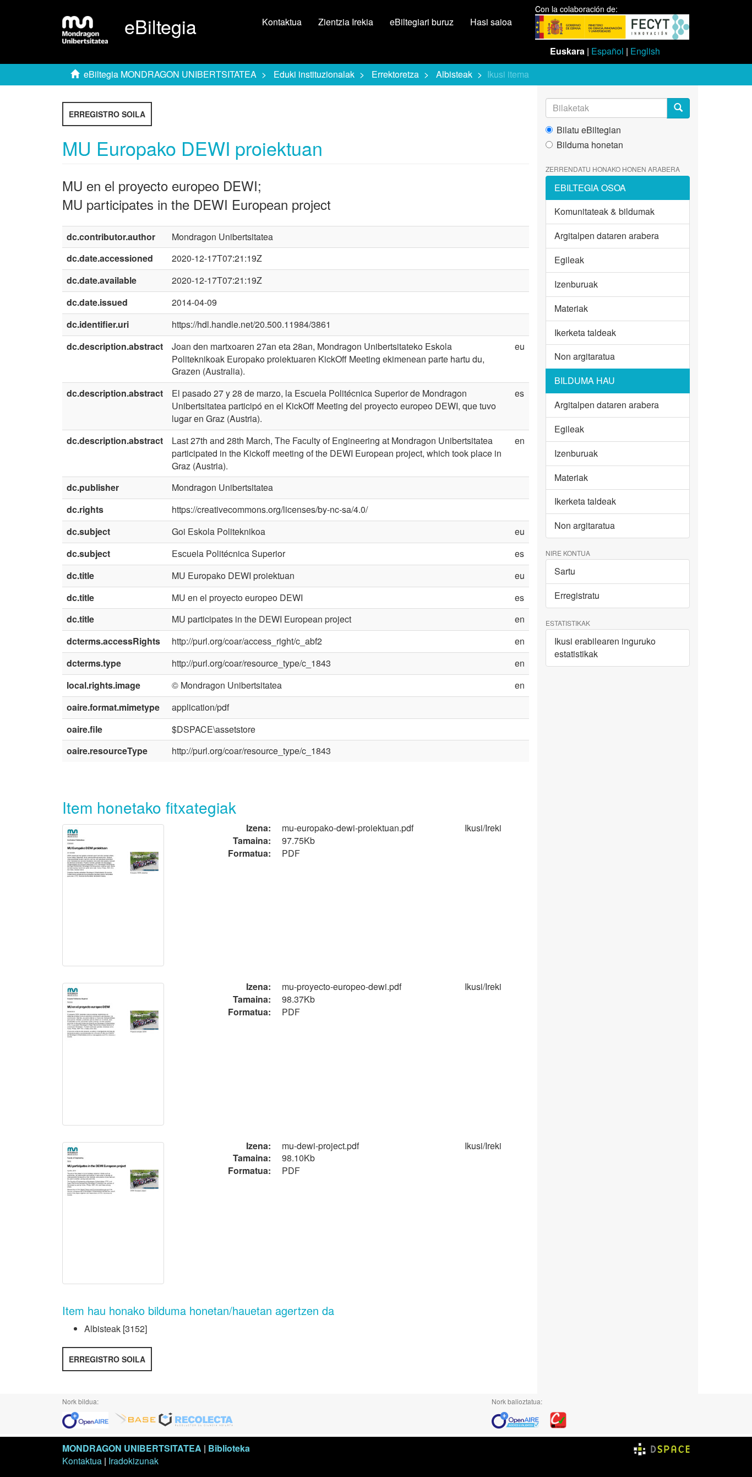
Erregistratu (577, 595)
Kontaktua (282, 21)
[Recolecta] (196, 1419)
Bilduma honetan (590, 145)
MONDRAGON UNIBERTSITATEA (131, 1448)
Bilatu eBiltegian (589, 130)
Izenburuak (576, 284)
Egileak (569, 259)
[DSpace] (662, 1448)
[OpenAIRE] (88, 1419)
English (645, 51)
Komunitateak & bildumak (604, 211)
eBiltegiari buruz (422, 21)
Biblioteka (229, 1448)
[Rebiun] (558, 1419)
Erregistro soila (107, 114)
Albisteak (454, 74)
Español (607, 51)
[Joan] (678, 108)
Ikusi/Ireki (483, 827)
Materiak (571, 308)
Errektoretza (395, 74)
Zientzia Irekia (345, 21)
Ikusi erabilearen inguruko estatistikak (605, 647)
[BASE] (135, 1419)
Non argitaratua (584, 356)
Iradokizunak (133, 1460)
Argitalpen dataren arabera (606, 235)
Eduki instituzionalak (314, 74)
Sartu (564, 571)
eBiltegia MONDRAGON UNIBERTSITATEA (170, 74)
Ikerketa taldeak (585, 332)
